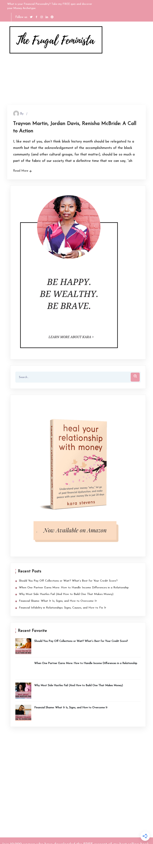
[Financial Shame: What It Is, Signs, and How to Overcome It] (23, 713)
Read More (20, 170)
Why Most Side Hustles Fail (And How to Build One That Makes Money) (66, 594)
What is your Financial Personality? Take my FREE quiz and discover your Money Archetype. (49, 6)
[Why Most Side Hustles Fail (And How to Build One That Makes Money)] (23, 691)
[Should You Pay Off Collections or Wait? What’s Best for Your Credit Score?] (23, 646)
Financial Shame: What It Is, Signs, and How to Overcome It (58, 601)
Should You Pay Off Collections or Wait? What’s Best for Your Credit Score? (68, 580)
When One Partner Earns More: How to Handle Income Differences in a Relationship (74, 587)
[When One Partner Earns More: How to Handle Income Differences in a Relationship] (23, 668)
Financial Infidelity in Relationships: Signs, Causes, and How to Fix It (62, 607)
